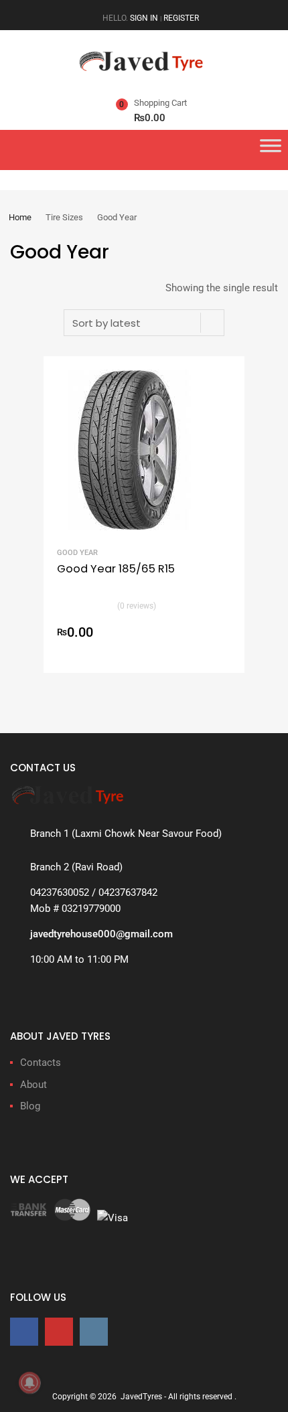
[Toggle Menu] (270, 150)
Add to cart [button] (223, 634)
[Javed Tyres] (144, 67)
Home (20, 217)
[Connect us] (24, 1331)
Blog (30, 1106)
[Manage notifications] (29, 1382)
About (33, 1085)
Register (181, 18)
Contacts (40, 1062)
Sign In (144, 18)
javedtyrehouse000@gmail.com (101, 934)
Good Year (77, 552)
